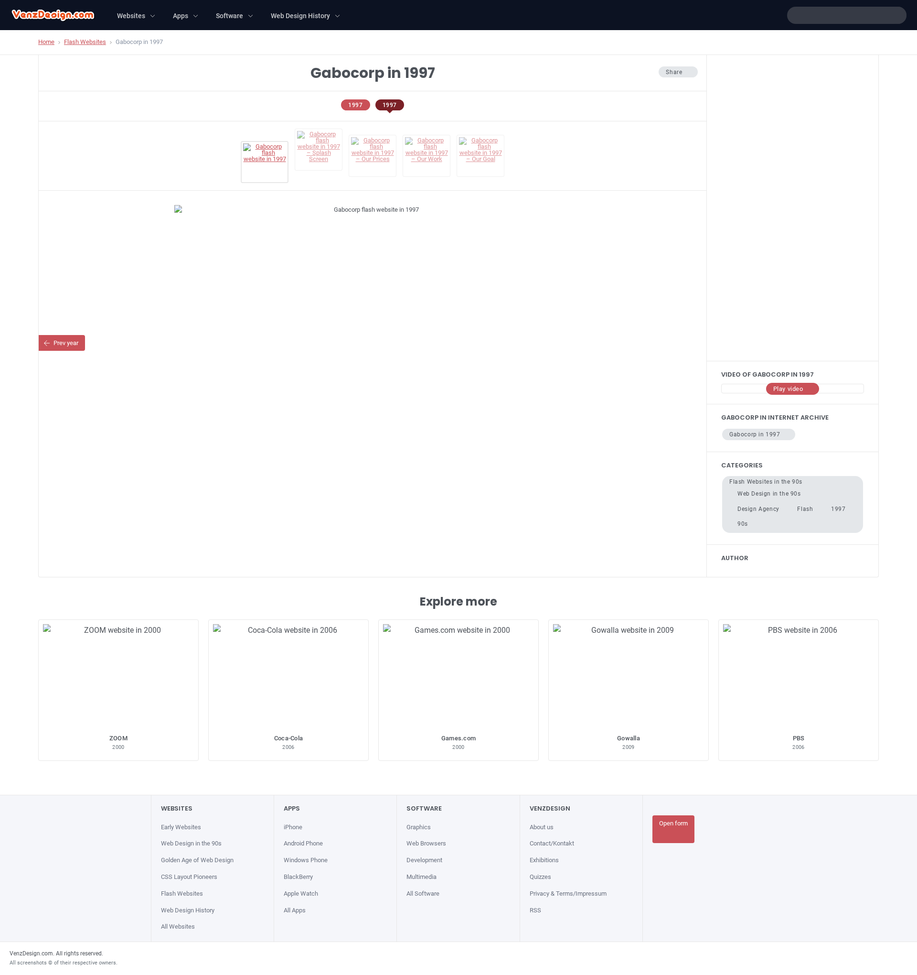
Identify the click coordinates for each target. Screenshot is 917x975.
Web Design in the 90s (769, 493)
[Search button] (897, 15)
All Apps (295, 910)
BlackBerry (298, 876)
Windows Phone (306, 860)
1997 (355, 105)
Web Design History (300, 16)
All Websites (178, 926)
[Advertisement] (792, 208)
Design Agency (758, 509)
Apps (180, 16)
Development (424, 860)
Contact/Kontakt (552, 843)
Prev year (65, 343)
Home (46, 41)
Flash (805, 509)
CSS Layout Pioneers (189, 876)
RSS (535, 910)
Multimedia (421, 876)
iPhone (293, 827)
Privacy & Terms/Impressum (568, 893)
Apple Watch (301, 893)
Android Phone (303, 843)
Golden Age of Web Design (197, 860)
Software (229, 16)
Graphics (418, 827)
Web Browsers (426, 843)
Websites (131, 16)
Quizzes (540, 876)
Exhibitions (544, 860)
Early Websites (181, 827)
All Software (422, 893)
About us (542, 827)
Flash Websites (85, 41)
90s (742, 523)
